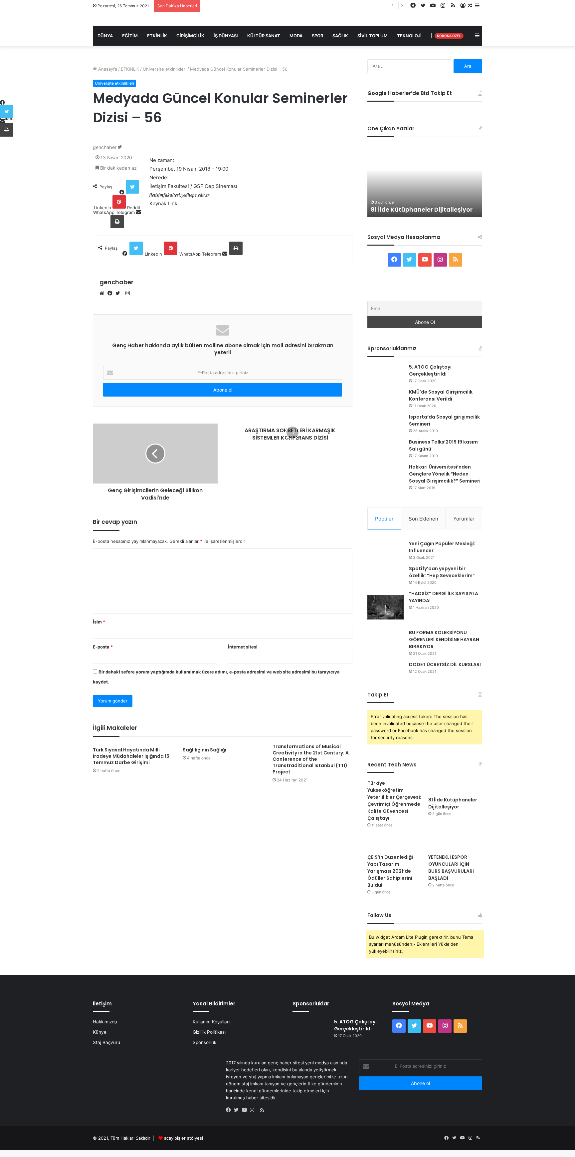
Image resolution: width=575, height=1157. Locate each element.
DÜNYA (105, 35)
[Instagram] (254, 1110)
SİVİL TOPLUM (372, 35)
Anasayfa (107, 69)
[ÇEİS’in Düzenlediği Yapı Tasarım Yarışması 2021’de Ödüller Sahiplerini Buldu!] (394, 843)
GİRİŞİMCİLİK (190, 35)
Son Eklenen (423, 519)
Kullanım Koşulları (211, 1021)
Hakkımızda (105, 1021)
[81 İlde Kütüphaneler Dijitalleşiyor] (455, 786)
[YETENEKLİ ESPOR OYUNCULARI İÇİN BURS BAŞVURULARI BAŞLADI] (455, 843)
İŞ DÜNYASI (226, 35)
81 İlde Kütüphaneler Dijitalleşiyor (238, 5)
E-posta (103, 646)
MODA (295, 35)
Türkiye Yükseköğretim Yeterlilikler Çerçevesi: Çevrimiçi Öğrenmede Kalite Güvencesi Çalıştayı (394, 800)
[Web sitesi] (103, 294)
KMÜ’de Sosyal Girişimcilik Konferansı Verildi (441, 395)
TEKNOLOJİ (409, 35)
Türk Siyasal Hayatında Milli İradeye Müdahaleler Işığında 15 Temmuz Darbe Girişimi (131, 756)
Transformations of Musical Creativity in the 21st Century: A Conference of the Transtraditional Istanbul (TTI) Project (311, 759)
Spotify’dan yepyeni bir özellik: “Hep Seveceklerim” (442, 572)
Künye (99, 1032)
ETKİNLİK (157, 35)
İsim (99, 621)
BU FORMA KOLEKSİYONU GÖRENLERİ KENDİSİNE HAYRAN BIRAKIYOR (444, 639)
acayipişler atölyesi (183, 1138)
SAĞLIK (340, 35)
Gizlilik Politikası (209, 1032)
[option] (424, 180)
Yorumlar (464, 519)
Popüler (384, 519)
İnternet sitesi (243, 646)
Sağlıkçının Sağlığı (204, 749)
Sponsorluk (204, 1042)
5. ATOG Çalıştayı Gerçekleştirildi (430, 370)
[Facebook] (111, 294)
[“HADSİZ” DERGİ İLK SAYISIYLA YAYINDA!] (385, 607)
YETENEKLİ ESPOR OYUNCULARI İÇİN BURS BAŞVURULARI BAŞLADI (451, 867)
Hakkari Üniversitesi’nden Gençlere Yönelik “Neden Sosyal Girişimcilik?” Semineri (444, 474)
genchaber (104, 147)
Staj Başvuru (106, 1042)
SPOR (317, 35)
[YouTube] (246, 1110)
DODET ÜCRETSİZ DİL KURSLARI (445, 664)
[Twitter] (119, 294)
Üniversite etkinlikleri (164, 69)
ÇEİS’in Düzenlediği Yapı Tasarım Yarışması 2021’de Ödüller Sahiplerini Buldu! (390, 871)
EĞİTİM (130, 35)
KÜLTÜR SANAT (263, 35)
